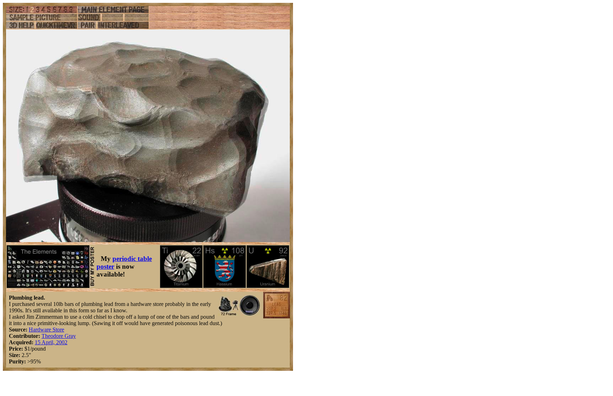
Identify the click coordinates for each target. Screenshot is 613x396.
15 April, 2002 (51, 342)
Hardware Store (46, 330)
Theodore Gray (59, 336)
